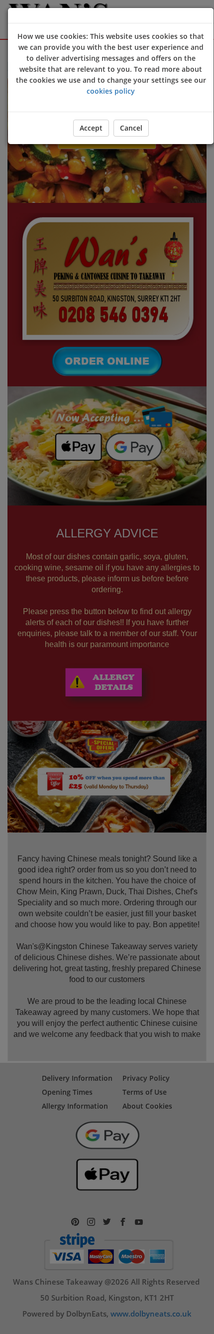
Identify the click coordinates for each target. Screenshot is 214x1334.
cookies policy (111, 91)
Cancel (131, 128)
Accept (91, 128)
